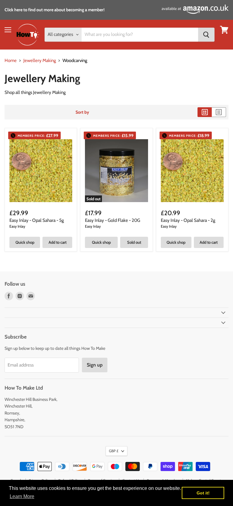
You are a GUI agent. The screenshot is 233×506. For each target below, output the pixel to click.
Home (11, 60)
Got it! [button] (203, 493)
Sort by (82, 112)
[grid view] (205, 112)
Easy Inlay (17, 226)
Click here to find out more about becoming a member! (55, 9)
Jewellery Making (39, 60)
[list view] (219, 112)
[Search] (206, 35)
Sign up (95, 365)
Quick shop (24, 242)
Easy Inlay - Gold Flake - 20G (112, 220)
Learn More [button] (22, 496)
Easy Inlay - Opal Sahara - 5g (36, 220)
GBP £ (113, 451)
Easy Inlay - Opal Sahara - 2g (188, 220)
